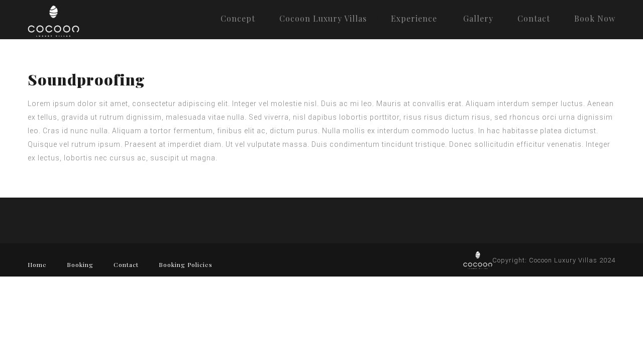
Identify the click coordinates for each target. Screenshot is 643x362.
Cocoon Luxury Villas (323, 18)
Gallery (478, 18)
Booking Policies (185, 264)
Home (37, 264)
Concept (238, 18)
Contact (533, 18)
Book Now (594, 18)
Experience (414, 18)
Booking (80, 264)
